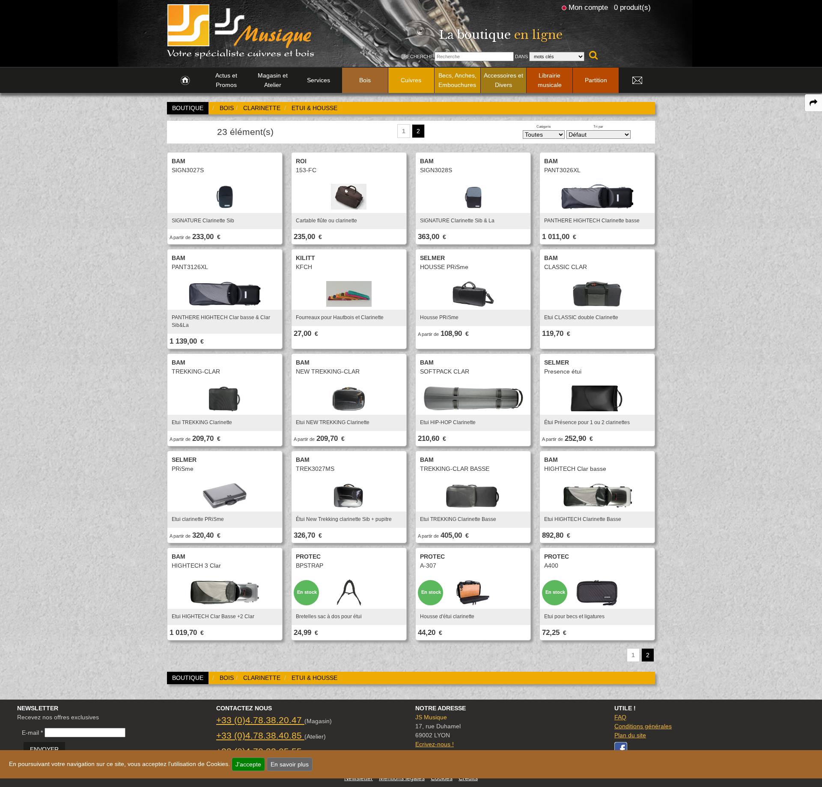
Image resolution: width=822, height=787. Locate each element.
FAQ (620, 717)
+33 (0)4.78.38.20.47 (260, 720)
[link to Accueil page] (185, 80)
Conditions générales (643, 726)
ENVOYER (44, 749)
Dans (521, 56)
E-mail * (32, 732)
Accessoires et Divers (503, 80)
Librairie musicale (550, 80)
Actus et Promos (226, 80)
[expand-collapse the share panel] (813, 102)
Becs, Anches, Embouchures (457, 80)
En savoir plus (290, 764)
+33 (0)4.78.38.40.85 (260, 735)
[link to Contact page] (637, 80)
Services (318, 80)
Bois (365, 80)
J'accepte (248, 764)
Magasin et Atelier (273, 80)
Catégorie (543, 126)
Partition (596, 80)
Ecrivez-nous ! (434, 744)
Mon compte (588, 7)
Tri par (598, 126)
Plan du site (630, 735)
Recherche (418, 56)
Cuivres (411, 80)
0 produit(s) (632, 7)
